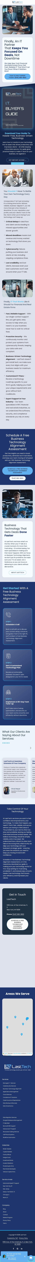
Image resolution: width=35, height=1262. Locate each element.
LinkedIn (22, 1249)
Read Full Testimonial (4, 783)
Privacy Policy (23, 1238)
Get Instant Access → (17, 160)
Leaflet (5, 1053)
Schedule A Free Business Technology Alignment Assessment (17, 471)
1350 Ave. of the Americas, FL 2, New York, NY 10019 (17, 1243)
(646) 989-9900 (17, 478)
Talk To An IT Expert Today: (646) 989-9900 (17, 77)
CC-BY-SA (29, 1053)
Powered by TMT (12, 1238)
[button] (27, 1019)
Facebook (13, 1249)
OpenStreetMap (17, 1053)
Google (17, 1249)
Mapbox (9, 1055)
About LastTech (17, 572)
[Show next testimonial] (30, 748)
